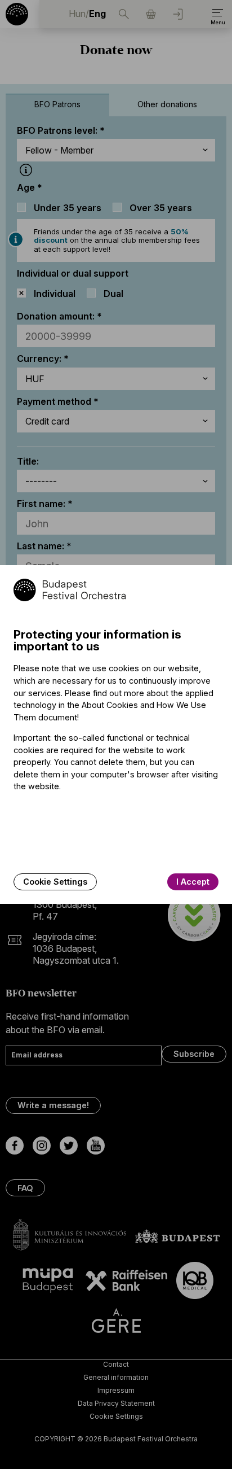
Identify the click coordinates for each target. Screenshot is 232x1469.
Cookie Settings (55, 881)
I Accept (192, 881)
